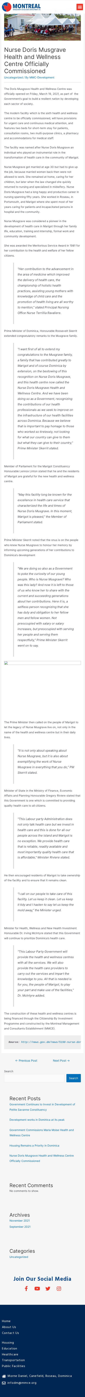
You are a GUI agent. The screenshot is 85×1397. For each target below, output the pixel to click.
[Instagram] (58, 1288)
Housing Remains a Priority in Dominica (34, 1145)
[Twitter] (47, 1288)
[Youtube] (37, 1288)
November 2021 (19, 1220)
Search (8, 1071)
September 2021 (19, 1226)
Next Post (61, 1060)
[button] (79, 7)
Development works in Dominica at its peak (36, 1119)
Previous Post (26, 1060)
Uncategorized (13, 77)
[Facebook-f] (26, 1288)
